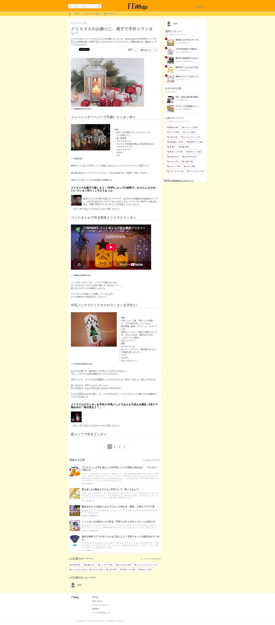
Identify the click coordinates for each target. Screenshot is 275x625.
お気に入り (147, 50)
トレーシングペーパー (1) (147, 564)
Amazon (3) (174, 156)
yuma (178, 52)
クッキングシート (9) (191, 137)
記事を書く (201, 6)
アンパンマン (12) (196, 171)
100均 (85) (76, 564)
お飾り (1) (90, 564)
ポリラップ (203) (191, 127)
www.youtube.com (82, 275)
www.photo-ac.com (82, 108)
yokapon (85, 515)
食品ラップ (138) (176, 151)
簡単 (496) (185, 146)
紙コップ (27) (146, 569)
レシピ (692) (190, 132)
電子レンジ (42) (194, 151)
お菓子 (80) (188, 161)
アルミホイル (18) (176, 171)
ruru (83, 483)
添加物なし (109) (176, 142)
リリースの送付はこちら (101, 612)
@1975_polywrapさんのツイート (179, 180)
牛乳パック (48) (128, 569)
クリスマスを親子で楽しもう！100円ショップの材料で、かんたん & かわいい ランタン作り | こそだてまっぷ (113, 189)
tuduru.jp (78, 158)
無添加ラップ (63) (195, 142)
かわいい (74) (174, 166)
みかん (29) (190, 166)
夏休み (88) (173, 127)
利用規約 (95, 608)
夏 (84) (172, 146)
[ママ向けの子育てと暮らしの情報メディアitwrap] (137, 7)
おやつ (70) (173, 161)
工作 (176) (112, 569)
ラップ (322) (174, 132)
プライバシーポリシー (100, 605)
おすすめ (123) (190, 156)
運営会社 (95, 597)
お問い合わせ (97, 601)
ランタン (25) (97, 569)
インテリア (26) (106, 564)
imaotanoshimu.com (83, 363)
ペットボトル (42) (79, 569)
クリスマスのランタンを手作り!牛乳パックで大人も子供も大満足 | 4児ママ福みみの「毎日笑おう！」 (114, 405)
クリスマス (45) (124, 564)
